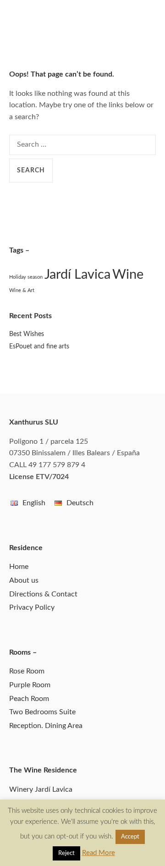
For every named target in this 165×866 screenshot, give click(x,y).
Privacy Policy (32, 607)
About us (23, 580)
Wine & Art (21, 290)
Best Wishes (26, 334)
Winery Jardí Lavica (40, 789)
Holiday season (26, 277)
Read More (98, 852)
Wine (127, 274)
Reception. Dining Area (45, 725)
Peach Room (29, 698)
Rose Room (26, 671)
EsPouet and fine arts (39, 346)
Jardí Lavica (77, 274)
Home (18, 566)
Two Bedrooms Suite (42, 712)
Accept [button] (130, 837)
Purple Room (29, 685)
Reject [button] (66, 853)
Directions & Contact (43, 594)
